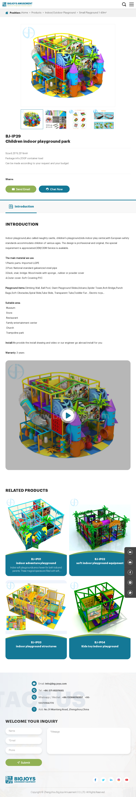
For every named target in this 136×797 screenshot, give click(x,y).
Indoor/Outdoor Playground (60, 13)
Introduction (24, 206)
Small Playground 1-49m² (92, 13)
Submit (25, 762)
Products (36, 13)
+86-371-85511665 (53, 690)
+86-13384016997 (72, 697)
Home (25, 13)
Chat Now (56, 189)
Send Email (23, 189)
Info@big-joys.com (56, 683)
